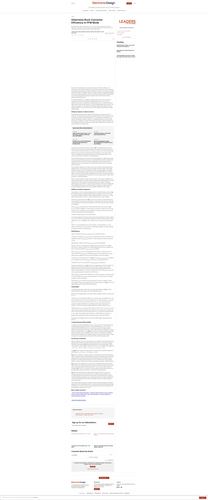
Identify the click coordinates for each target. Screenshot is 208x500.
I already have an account (92, 468)
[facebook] (88, 38)
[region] (92, 457)
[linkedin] (90, 38)
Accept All (202, 497)
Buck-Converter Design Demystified (80, 392)
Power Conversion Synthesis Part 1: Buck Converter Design (85, 394)
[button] (72, 3)
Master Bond (119, 32)
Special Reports (112, 10)
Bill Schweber (74, 490)
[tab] (74, 455)
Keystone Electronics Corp (122, 31)
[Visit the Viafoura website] (111, 460)
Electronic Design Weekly (101, 10)
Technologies (85, 10)
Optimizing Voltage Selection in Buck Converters (101, 392)
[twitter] (92, 38)
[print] (113, 38)
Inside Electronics (121, 10)
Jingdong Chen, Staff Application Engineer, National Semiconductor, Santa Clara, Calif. (89, 414)
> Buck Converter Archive (78, 400)
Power (72, 16)
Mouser (118, 34)
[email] (96, 38)
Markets (92, 10)
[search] (74, 3)
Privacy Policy (35, 497)
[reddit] (94, 38)
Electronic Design (87, 490)
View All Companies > (126, 37)
